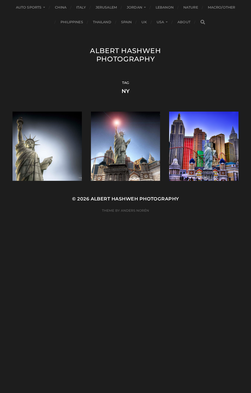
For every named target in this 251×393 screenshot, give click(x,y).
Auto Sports (29, 7)
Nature (190, 7)
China (60, 7)
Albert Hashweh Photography (125, 54)
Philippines (72, 22)
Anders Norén (135, 210)
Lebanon (165, 7)
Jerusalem (106, 7)
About (183, 22)
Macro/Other (221, 7)
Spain (126, 22)
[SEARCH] (202, 22)
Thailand (102, 22)
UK (144, 22)
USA (160, 22)
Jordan (134, 7)
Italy (81, 7)
